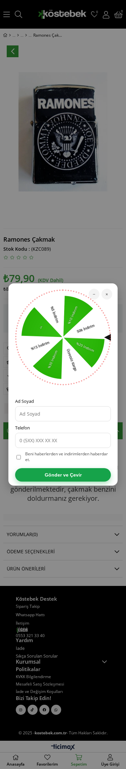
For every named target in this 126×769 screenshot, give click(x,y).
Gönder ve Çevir (63, 475)
